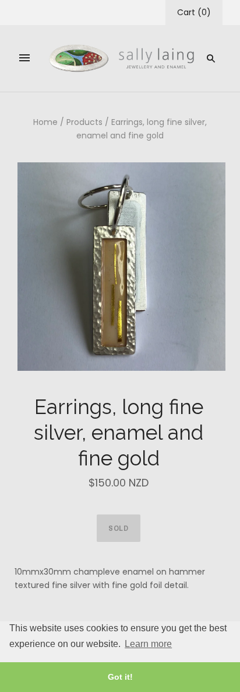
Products (84, 122)
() (194, 12)
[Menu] (24, 58)
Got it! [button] (120, 676)
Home (45, 122)
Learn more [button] (148, 644)
